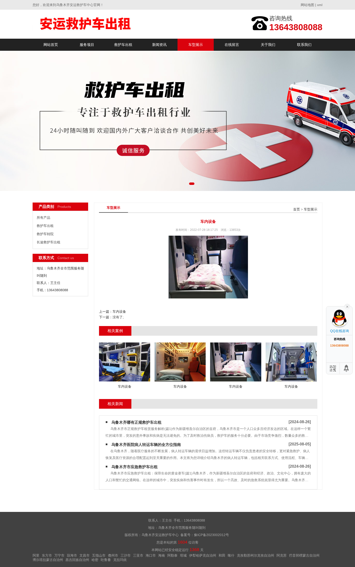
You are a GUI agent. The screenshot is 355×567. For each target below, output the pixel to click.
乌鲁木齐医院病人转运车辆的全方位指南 (146, 445)
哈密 (95, 560)
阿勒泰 (172, 555)
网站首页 (50, 45)
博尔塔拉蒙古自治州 (48, 560)
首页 (296, 209)
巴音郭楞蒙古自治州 (304, 555)
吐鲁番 (106, 560)
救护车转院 (45, 234)
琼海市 (72, 555)
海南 (161, 555)
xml (319, 5)
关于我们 (268, 45)
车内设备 (119, 311)
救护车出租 (123, 45)
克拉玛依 (120, 560)
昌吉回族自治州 (77, 560)
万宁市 (59, 555)
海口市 (151, 555)
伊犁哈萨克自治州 (202, 555)
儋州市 (113, 555)
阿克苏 (282, 555)
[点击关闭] (347, 306)
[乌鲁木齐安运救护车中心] (86, 24)
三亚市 (138, 555)
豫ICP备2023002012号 (211, 535)
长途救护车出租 (48, 242)
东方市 (47, 555)
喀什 (231, 555)
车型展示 (195, 45)
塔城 (183, 555)
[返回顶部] (346, 368)
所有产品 (43, 217)
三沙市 (126, 555)
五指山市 (99, 555)
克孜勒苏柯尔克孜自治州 (255, 555)
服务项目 (87, 45)
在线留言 (232, 45)
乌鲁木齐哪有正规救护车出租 (136, 422)
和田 (222, 555)
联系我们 (304, 45)
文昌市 (84, 555)
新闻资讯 (159, 45)
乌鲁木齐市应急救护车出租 (134, 467)
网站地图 (307, 5)
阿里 (36, 555)
